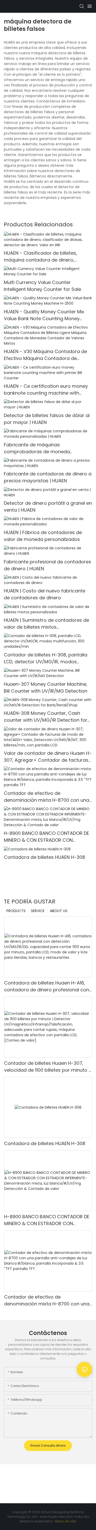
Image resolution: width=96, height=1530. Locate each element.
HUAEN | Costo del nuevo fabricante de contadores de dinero (44, 594)
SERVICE (38, 910)
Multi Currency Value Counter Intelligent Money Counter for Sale (42, 285)
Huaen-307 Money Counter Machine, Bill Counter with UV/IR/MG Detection (45, 687)
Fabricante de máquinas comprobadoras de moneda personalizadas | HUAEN (37, 448)
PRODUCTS (16, 910)
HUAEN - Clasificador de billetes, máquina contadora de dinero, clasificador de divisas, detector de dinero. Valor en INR (44, 256)
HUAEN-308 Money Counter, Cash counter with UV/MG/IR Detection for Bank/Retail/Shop (45, 716)
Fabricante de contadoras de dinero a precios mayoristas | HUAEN (47, 477)
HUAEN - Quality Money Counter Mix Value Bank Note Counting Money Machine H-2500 (44, 315)
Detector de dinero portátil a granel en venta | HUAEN (48, 506)
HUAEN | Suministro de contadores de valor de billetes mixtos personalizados (46, 623)
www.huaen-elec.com (57, 1516)
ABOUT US (58, 910)
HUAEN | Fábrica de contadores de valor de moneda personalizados (43, 535)
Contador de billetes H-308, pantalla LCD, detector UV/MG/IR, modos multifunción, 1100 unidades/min (45, 658)
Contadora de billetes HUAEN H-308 (44, 857)
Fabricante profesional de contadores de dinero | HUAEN (47, 565)
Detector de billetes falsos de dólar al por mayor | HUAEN (47, 418)
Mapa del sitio (65, 1521)
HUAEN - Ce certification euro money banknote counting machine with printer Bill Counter (46, 389)
